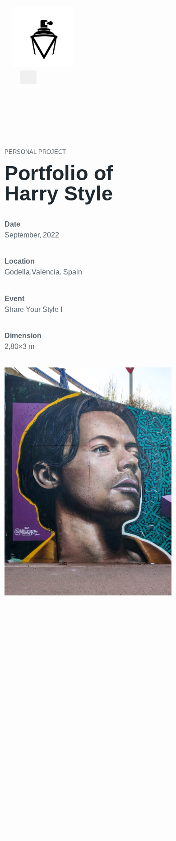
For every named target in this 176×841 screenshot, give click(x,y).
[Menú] (28, 77)
